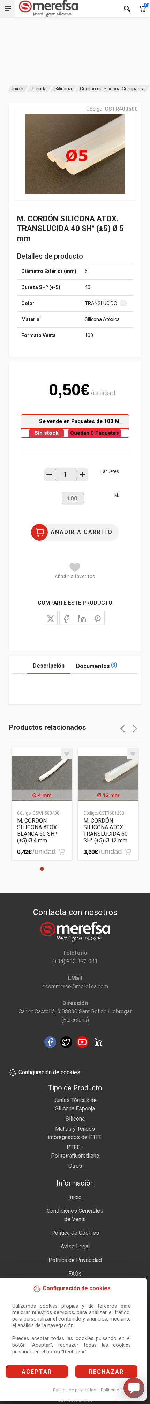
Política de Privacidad (75, 1260)
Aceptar (37, 1371)
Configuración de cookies (49, 1072)
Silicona (63, 88)
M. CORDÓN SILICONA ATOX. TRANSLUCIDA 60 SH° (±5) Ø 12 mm (105, 830)
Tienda (39, 88)
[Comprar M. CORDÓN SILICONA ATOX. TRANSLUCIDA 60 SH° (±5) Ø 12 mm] (127, 852)
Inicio (17, 88)
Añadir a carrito (82, 532)
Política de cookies (120, 1389)
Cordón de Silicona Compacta (112, 88)
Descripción (49, 665)
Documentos (96, 665)
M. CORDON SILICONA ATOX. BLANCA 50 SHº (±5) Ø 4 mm (37, 830)
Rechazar (106, 1371)
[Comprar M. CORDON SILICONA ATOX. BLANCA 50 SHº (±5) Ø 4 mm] (61, 852)
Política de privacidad (74, 1389)
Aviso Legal (75, 1246)
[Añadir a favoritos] (66, 753)
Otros (75, 1165)
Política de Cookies (75, 1233)
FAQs (75, 1273)
